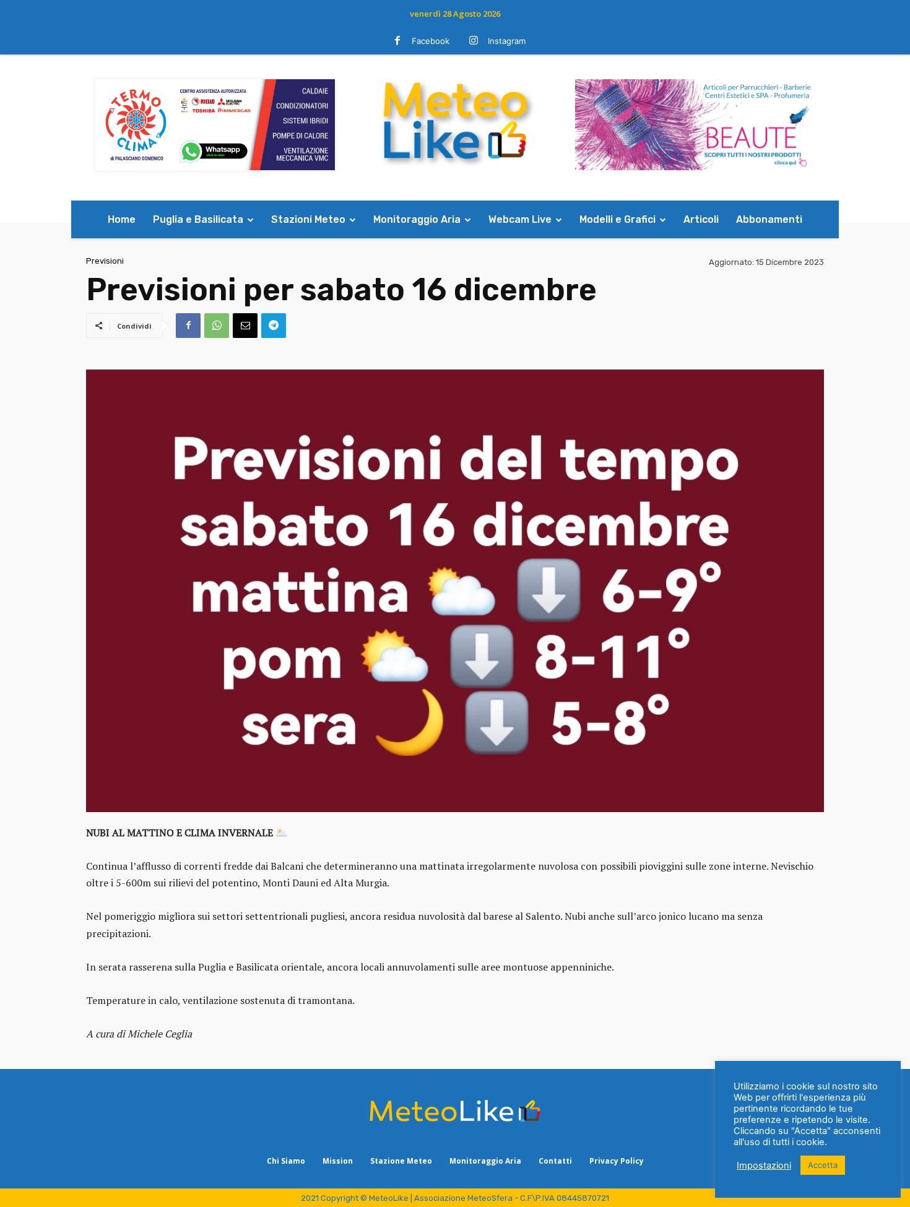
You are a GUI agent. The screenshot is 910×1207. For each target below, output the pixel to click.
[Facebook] (397, 41)
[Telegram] (273, 325)
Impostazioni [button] (764, 1165)
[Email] (245, 325)
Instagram (507, 41)
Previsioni (105, 261)
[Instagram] (474, 41)
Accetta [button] (823, 1165)
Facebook (430, 41)
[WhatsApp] (216, 325)
